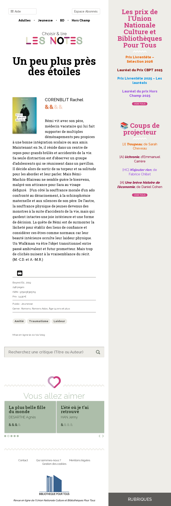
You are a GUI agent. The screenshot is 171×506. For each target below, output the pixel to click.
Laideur (59, 321)
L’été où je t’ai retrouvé (25, 409)
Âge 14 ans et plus (59, 308)
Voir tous (139, 104)
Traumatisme (38, 321)
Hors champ (81, 20)
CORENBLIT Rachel (64, 99)
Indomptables (77, 407)
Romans (26, 308)
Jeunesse (45, 20)
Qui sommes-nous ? (48, 460)
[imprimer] (19, 273)
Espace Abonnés (86, 11)
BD (62, 20)
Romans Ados (40, 308)
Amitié (19, 321)
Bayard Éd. (19, 282)
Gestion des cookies (54, 463)
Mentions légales (79, 460)
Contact (23, 460)
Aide (18, 11)
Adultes (25, 20)
